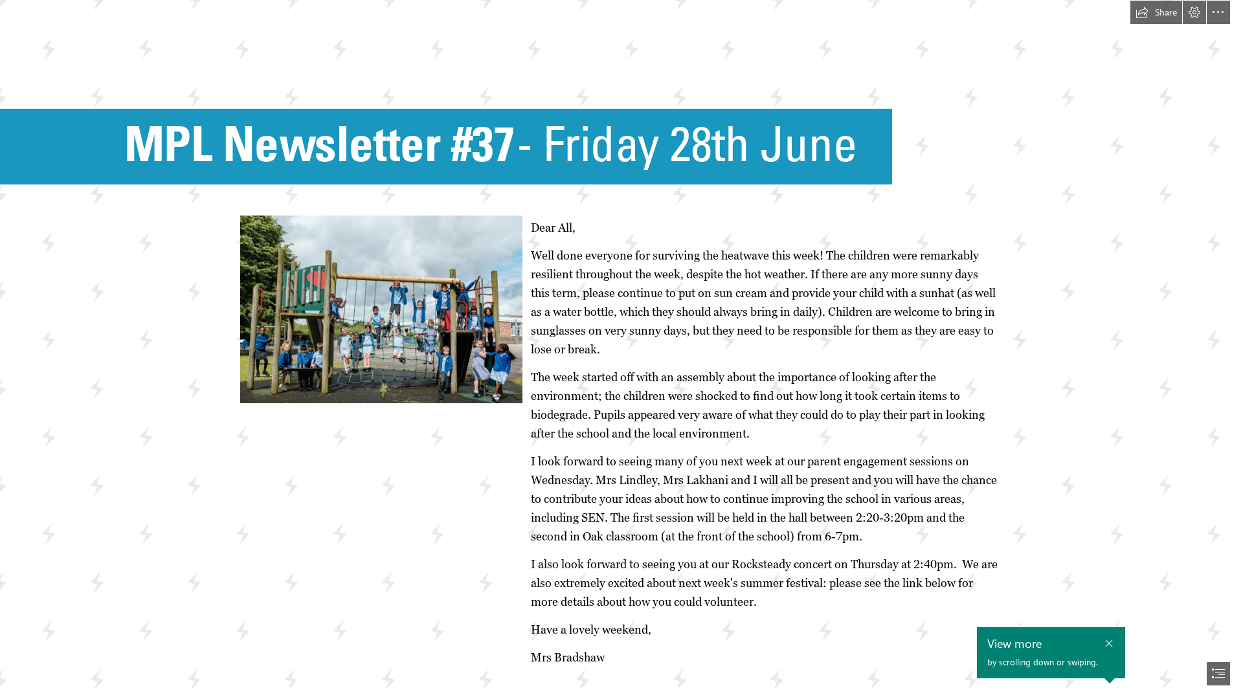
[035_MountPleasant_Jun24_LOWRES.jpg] (381, 309)
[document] (621, 349)
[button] (1156, 12)
